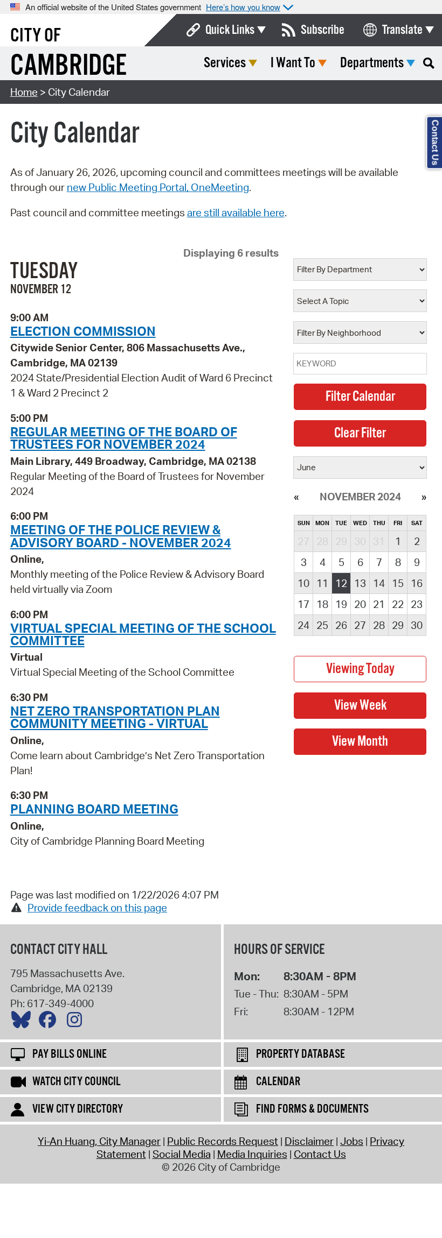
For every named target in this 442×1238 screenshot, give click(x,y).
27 (360, 625)
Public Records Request (222, 1141)
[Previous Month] (296, 496)
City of (35, 36)
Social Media (182, 1154)
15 (398, 583)
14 (379, 583)
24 (303, 625)
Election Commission (83, 331)
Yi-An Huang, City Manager (99, 1141)
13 (360, 583)
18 (322, 604)
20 (360, 604)
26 (341, 625)
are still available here (236, 212)
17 (303, 604)
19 (341, 604)
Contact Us (320, 1154)
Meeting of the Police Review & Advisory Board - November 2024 (120, 535)
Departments (372, 63)
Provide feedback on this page (97, 907)
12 (341, 583)
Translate (402, 30)
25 (322, 625)
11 (322, 583)
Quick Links (229, 30)
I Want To (293, 63)
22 (398, 604)
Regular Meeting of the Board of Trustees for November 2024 (123, 437)
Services (225, 63)
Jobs (351, 1141)
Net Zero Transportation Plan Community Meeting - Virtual (115, 717)
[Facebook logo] (50, 1022)
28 (379, 625)
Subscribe (322, 30)
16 (417, 583)
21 (379, 604)
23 (417, 604)
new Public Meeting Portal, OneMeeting (158, 187)
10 (303, 583)
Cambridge (68, 66)
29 (398, 625)
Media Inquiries (252, 1154)
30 (417, 625)
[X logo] (23, 1022)
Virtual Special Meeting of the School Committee (143, 634)
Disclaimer (309, 1141)
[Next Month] (424, 496)
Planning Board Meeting (94, 809)
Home (24, 92)
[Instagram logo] (77, 1022)
